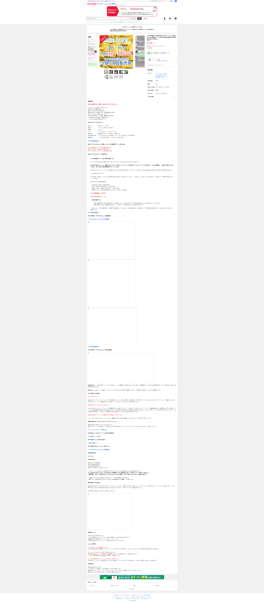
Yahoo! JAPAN (154, 1)
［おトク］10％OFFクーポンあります (117, 4)
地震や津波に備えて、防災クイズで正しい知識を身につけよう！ (101, 1)
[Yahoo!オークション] (95, 3)
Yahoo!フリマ (128, 595)
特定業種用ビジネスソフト (123, 22)
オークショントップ (90, 22)
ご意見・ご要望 (136, 598)
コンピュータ (97, 22)
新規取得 (113, 3)
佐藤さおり (172, 1)
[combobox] (108, 18)
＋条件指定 (145, 18)
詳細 (168, 52)
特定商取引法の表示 (119, 598)
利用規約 (133, 597)
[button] (161, 96)
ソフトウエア (103, 22)
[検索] (176, 1)
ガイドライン (149, 597)
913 (160, 60)
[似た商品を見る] (102, 66)
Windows (115, 22)
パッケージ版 (109, 22)
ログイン (106, 4)
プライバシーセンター (126, 597)
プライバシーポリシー (116, 597)
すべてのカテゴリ (133, 18)
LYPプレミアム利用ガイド (141, 597)
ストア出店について (128, 598)
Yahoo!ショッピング (137, 595)
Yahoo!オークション (118, 595)
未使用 (157, 80)
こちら (161, 65)
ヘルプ (159, 1)
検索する (140, 18)
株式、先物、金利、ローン (134, 22)
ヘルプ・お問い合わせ (144, 598)
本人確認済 (165, 60)
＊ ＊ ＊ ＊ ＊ (155, 59)
